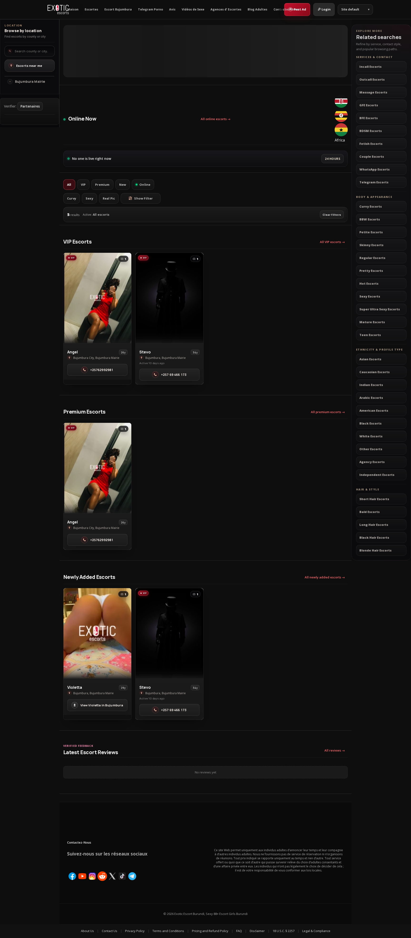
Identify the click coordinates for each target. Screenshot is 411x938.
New (122, 184)
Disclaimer (257, 931)
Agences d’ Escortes (225, 9)
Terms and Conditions (168, 931)
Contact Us (109, 931)
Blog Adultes (257, 9)
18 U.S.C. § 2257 (283, 931)
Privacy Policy (135, 931)
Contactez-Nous (286, 9)
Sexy (89, 198)
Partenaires (30, 106)
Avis (172, 9)
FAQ (239, 931)
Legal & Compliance (316, 931)
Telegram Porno (150, 9)
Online (144, 184)
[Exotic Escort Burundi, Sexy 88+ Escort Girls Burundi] (58, 9)
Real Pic (109, 198)
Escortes (91, 9)
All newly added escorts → (325, 577)
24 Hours (332, 159)
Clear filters (332, 214)
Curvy (71, 198)
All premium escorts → (328, 412)
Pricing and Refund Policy (210, 931)
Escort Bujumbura (118, 9)
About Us (87, 931)
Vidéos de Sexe (193, 9)
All (69, 184)
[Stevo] (169, 298)
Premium (102, 184)
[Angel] (97, 298)
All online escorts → (215, 119)
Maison (72, 9)
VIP (83, 184)
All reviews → (334, 750)
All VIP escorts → (332, 242)
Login (326, 9)
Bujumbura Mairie (30, 81)
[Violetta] (97, 633)
